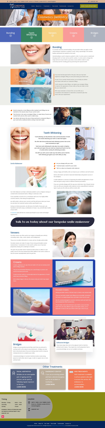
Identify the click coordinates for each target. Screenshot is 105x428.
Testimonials (62, 6)
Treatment (47, 6)
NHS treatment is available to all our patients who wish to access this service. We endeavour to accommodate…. (83, 379)
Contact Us (70, 6)
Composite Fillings (23, 99)
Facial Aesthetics (24, 371)
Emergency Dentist (53, 371)
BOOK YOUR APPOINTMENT (89, 6)
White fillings (23, 81)
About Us (38, 6)
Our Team (46, 423)
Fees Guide (55, 6)
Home (33, 6)
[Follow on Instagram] (3, 416)
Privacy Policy (55, 425)
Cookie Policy (61, 425)
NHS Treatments (80, 371)
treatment (14, 212)
